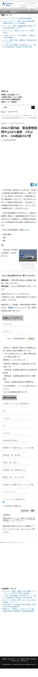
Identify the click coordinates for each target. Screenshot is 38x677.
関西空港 (17, 118)
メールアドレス (9, 492)
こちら (12, 360)
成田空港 (11, 118)
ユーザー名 (22, 5)
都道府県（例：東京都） (12, 455)
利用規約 (9, 506)
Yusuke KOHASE (9, 140)
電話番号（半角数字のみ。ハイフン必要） (19, 484)
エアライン (4, 123)
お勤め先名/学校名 (10, 440)
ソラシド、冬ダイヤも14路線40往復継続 (17, 18)
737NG (31, 118)
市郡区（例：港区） (11, 462)
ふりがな (6, 418)
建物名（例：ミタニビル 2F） (14, 477)
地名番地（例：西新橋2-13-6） (15, 470)
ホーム (4, 12)
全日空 (8, 542)
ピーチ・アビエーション (8, 115)
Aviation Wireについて (13, 659)
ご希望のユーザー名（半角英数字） (17, 403)
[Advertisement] (19, 69)
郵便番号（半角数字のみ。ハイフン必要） (19, 448)
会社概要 (4, 659)
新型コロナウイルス (17, 542)
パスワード (22, 7)
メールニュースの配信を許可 (14, 499)
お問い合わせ (23, 660)
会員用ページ (15, 12)
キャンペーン (25, 118)
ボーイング (20, 115)
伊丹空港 (5, 118)
